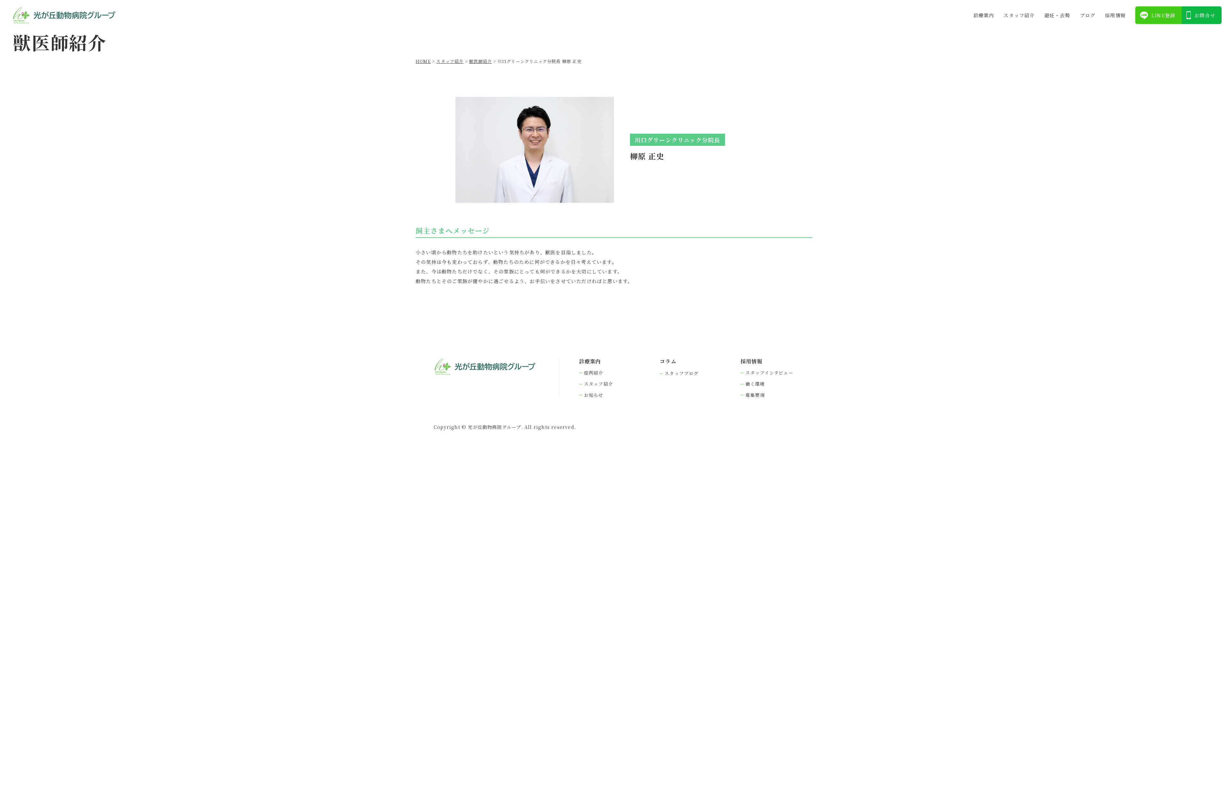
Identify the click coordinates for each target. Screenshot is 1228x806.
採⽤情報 (1115, 15)
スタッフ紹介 (1019, 15)
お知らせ (593, 395)
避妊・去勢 (1057, 15)
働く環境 (755, 384)
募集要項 (755, 395)
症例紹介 (593, 373)
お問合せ (1204, 15)
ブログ (1088, 15)
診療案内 (983, 15)
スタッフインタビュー (769, 373)
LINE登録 (1163, 15)
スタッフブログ (681, 373)
